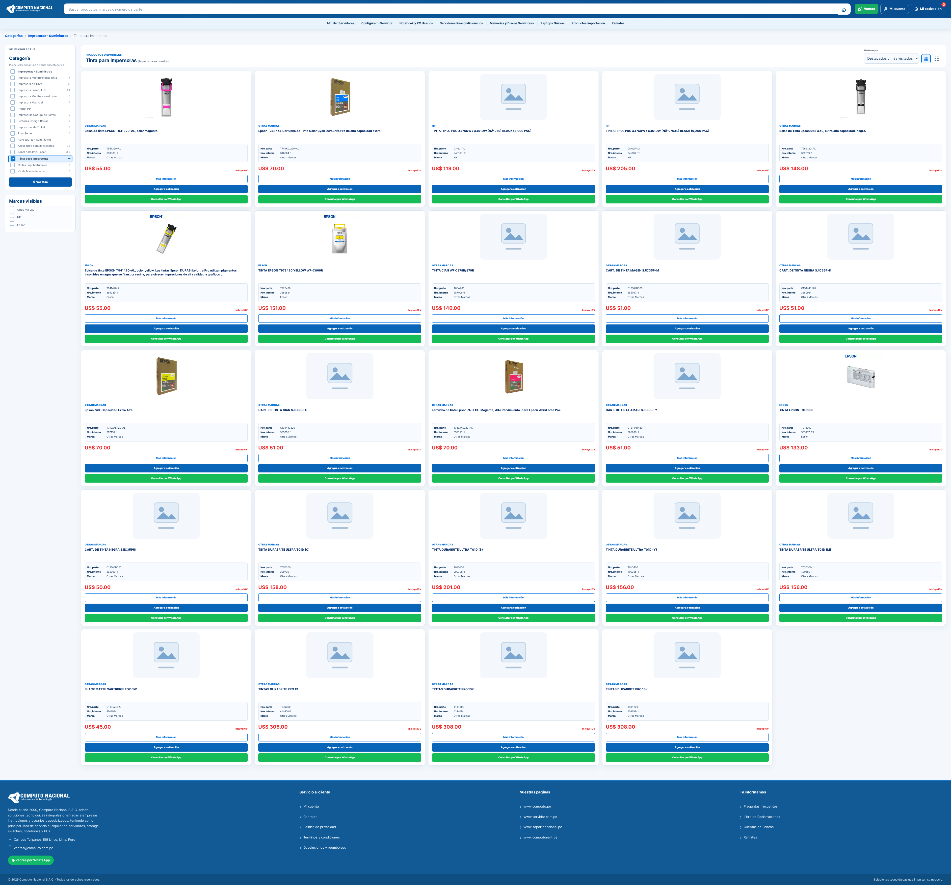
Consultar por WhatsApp (166, 198)
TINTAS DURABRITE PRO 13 (278, 689)
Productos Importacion (588, 23)
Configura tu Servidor (377, 23)
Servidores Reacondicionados (461, 23)
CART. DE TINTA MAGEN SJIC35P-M (632, 270)
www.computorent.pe (538, 837)
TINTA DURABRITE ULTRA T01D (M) (805, 549)
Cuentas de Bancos (757, 827)
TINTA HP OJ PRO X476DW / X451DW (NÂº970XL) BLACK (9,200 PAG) (657, 131)
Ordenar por (871, 50)
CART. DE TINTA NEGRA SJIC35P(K (110, 549)
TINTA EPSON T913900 (796, 410)
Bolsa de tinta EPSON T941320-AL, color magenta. (121, 131)
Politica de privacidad (317, 827)
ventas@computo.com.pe (33, 848)
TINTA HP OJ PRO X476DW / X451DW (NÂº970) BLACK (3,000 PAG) (481, 131)
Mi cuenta (309, 806)
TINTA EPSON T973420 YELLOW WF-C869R (290, 270)
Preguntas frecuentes (759, 806)
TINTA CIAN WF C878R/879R (453, 270)
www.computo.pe (535, 806)
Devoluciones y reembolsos (322, 847)
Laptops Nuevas (553, 23)
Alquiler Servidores (340, 23)
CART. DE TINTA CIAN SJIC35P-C (282, 410)
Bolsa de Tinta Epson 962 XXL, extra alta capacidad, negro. (822, 131)
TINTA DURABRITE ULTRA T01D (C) (284, 549)
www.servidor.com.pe (538, 817)
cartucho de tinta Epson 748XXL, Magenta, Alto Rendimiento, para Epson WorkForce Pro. (496, 410)
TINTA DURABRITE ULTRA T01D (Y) (631, 549)
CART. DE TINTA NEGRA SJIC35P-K (805, 270)
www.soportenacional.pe (541, 827)
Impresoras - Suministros (48, 36)
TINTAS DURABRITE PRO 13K (453, 689)
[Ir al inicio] (145, 797)
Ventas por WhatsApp (31, 860)
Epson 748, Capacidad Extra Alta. (109, 410)
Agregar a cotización (166, 188)
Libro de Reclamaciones (760, 817)
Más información (166, 178)
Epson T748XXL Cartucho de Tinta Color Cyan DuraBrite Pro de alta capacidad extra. (319, 131)
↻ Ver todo (40, 182)
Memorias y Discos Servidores (512, 23)
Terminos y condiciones (319, 837)
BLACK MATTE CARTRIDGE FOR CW (111, 689)
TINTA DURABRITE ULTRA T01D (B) (457, 549)
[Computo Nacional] (31, 8)
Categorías (14, 36)
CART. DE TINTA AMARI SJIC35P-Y (631, 410)
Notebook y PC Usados (416, 23)
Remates (618, 23)
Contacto (308, 817)
